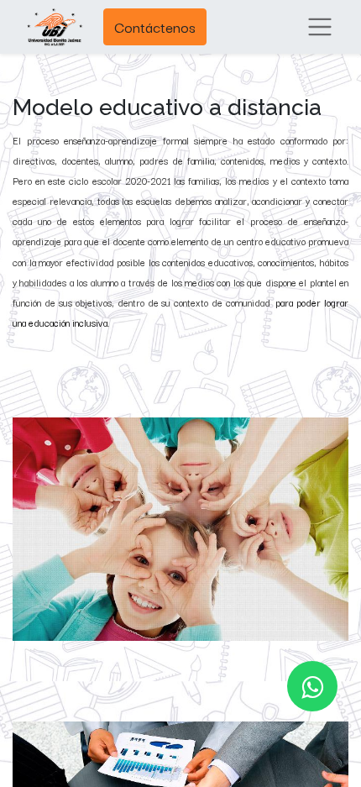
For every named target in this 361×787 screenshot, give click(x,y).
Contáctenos (155, 26)
